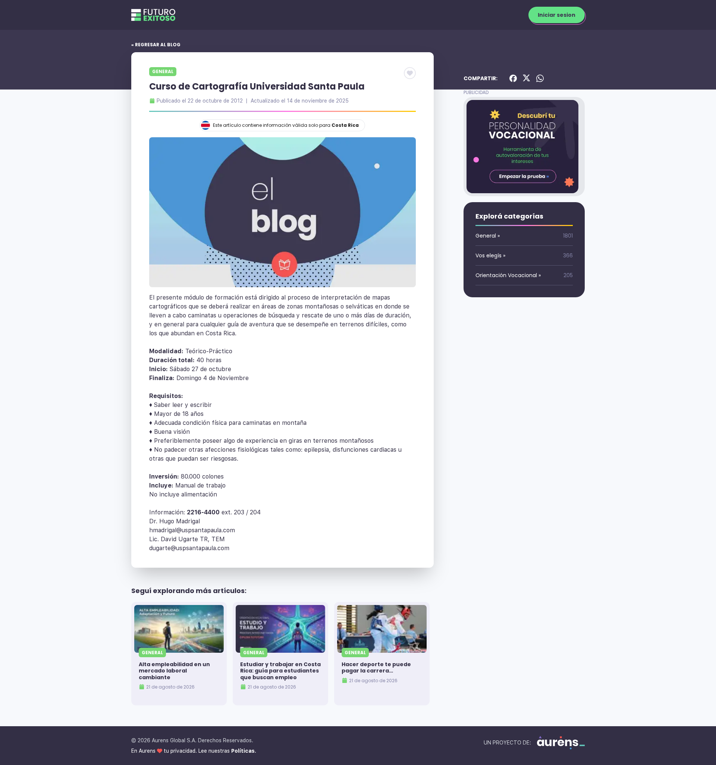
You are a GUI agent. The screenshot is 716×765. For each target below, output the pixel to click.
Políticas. (243, 751)
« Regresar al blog (155, 44)
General (162, 71)
